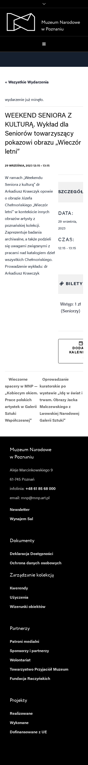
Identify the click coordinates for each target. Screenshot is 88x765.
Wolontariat (20, 660)
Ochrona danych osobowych (36, 563)
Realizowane (21, 714)
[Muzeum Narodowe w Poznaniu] (44, 22)
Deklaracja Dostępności (31, 554)
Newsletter (20, 510)
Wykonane (19, 723)
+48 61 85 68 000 (40, 489)
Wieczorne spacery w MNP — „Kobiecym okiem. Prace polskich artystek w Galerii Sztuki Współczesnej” (21, 400)
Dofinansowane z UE (28, 732)
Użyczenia (19, 598)
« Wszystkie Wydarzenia (27, 82)
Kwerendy (19, 588)
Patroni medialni (24, 642)
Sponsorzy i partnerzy (29, 651)
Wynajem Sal (21, 519)
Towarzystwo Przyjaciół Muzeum (39, 670)
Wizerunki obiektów (27, 607)
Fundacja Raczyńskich (30, 679)
